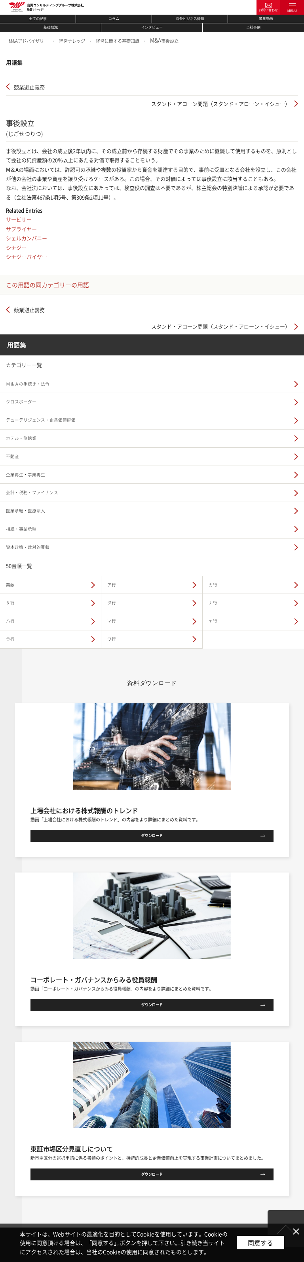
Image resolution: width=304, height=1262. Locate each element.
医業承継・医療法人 (25, 511)
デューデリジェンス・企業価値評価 (41, 420)
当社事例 (253, 27)
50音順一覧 (19, 565)
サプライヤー (21, 229)
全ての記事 (38, 19)
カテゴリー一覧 (24, 364)
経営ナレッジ (72, 41)
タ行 (111, 602)
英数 (10, 585)
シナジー (16, 247)
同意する (260, 1242)
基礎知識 (51, 27)
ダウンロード (152, 835)
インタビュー (152, 27)
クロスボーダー (21, 402)
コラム (113, 19)
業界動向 (266, 19)
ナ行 (213, 602)
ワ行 (111, 639)
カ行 (213, 585)
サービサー (19, 219)
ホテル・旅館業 (21, 438)
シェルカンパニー (26, 238)
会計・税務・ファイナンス (32, 492)
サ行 (10, 602)
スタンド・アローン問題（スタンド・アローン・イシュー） (220, 103)
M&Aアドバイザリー (28, 41)
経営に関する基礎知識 (117, 41)
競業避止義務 (29, 87)
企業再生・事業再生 (25, 474)
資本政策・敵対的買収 (27, 547)
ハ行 (10, 621)
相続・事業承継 (21, 529)
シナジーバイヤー (26, 256)
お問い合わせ (268, 10)
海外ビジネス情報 (190, 19)
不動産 (12, 456)
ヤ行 (213, 621)
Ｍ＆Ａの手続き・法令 (27, 384)
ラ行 (10, 639)
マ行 (111, 621)
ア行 (111, 585)
